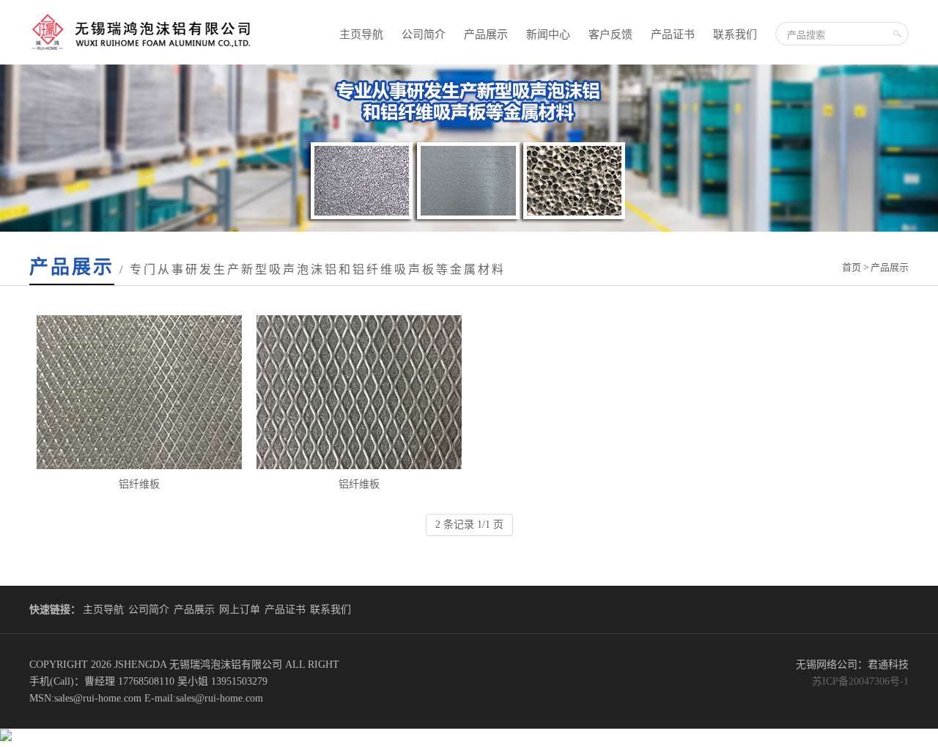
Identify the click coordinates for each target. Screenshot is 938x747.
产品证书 (673, 34)
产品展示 (486, 34)
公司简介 (424, 34)
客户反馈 (610, 34)
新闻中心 (548, 34)
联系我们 (735, 34)
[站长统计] (6, 737)
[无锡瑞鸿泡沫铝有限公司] (142, 61)
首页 (851, 267)
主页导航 (361, 34)
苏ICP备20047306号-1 (860, 681)
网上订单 (239, 609)
